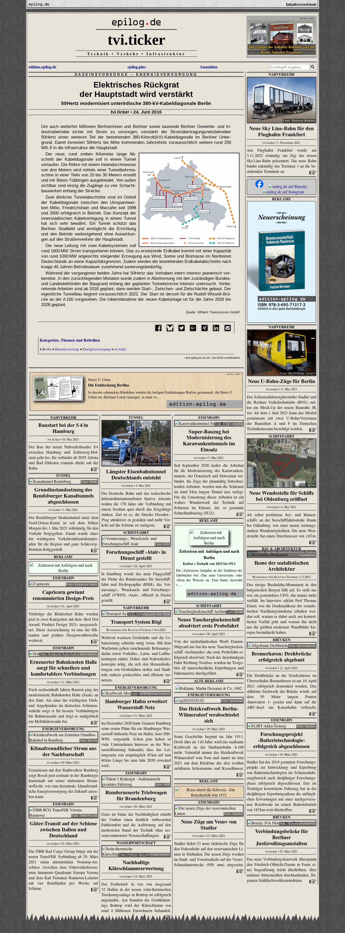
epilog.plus (137, 67)
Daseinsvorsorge (102, 74)
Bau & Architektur (281, 548)
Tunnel (136, 417)
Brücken (281, 639)
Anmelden (208, 67)
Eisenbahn (208, 417)
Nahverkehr (281, 74)
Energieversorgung (167, 74)
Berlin (46, 349)
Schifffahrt (281, 436)
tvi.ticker (136, 39)
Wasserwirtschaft (136, 842)
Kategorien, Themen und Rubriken (70, 340)
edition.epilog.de (42, 67)
